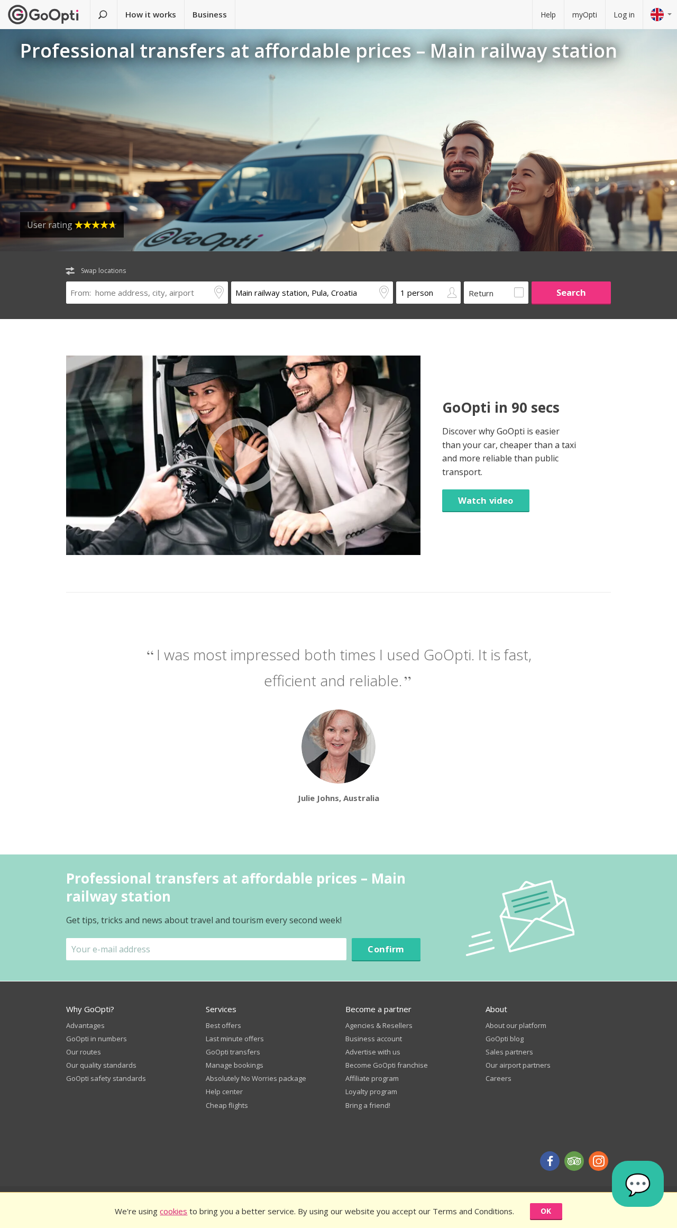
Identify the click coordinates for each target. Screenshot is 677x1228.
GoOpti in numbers (96, 1038)
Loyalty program (371, 1091)
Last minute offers (235, 1038)
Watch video (486, 500)
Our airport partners (518, 1065)
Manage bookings (234, 1065)
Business (210, 14)
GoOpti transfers (233, 1052)
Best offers (223, 1025)
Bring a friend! (367, 1105)
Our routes (83, 1052)
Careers (498, 1078)
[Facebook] (550, 1161)
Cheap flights (227, 1105)
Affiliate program (372, 1078)
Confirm (386, 949)
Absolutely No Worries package (256, 1078)
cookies (173, 1211)
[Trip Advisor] (574, 1161)
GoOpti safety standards (106, 1078)
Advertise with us (372, 1052)
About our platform (516, 1025)
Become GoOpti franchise (386, 1065)
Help (548, 15)
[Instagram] (598, 1161)
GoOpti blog (505, 1038)
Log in (624, 15)
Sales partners (509, 1052)
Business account (373, 1038)
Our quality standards (101, 1065)
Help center (224, 1091)
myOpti (584, 15)
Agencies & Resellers (379, 1025)
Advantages (85, 1025)
